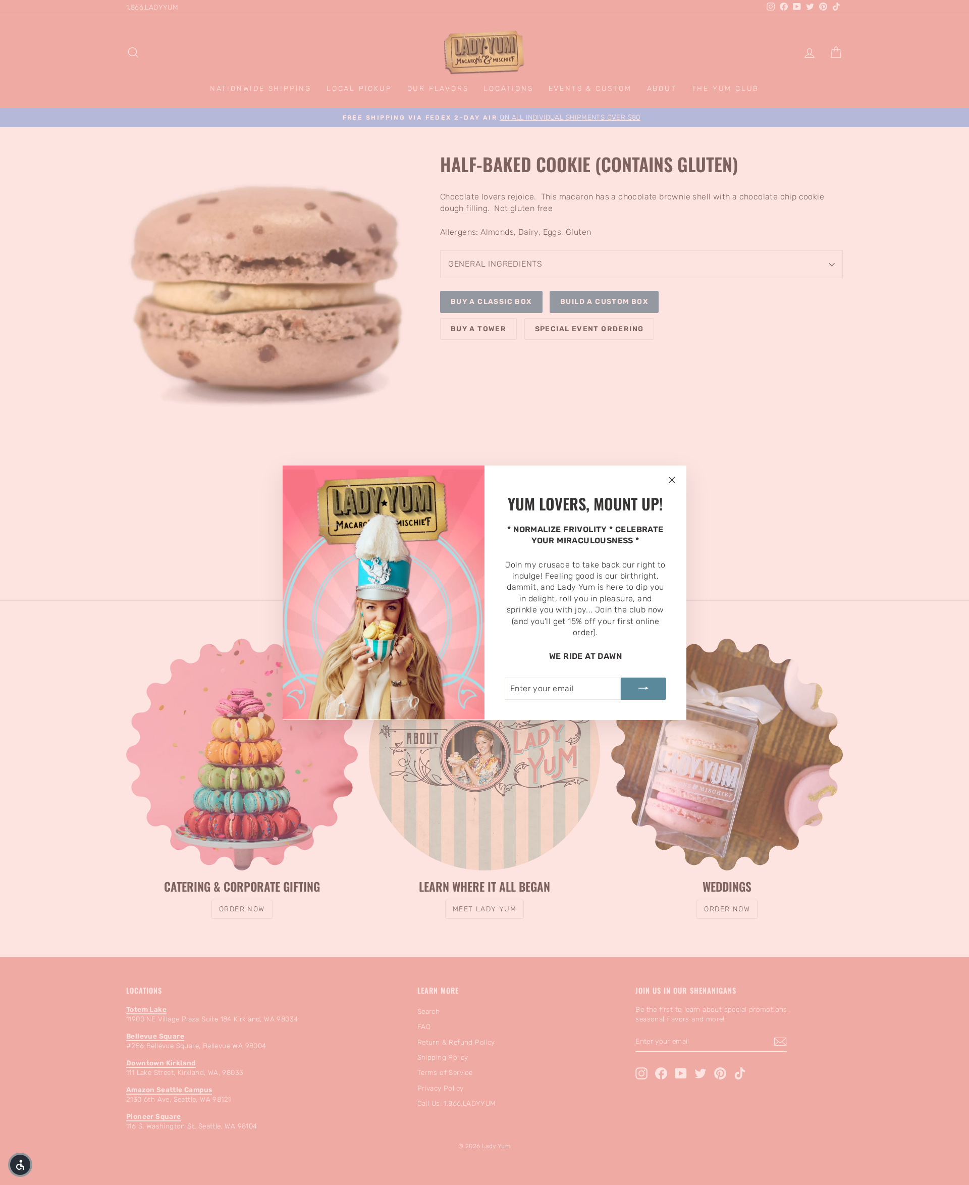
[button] (20, 1165)
